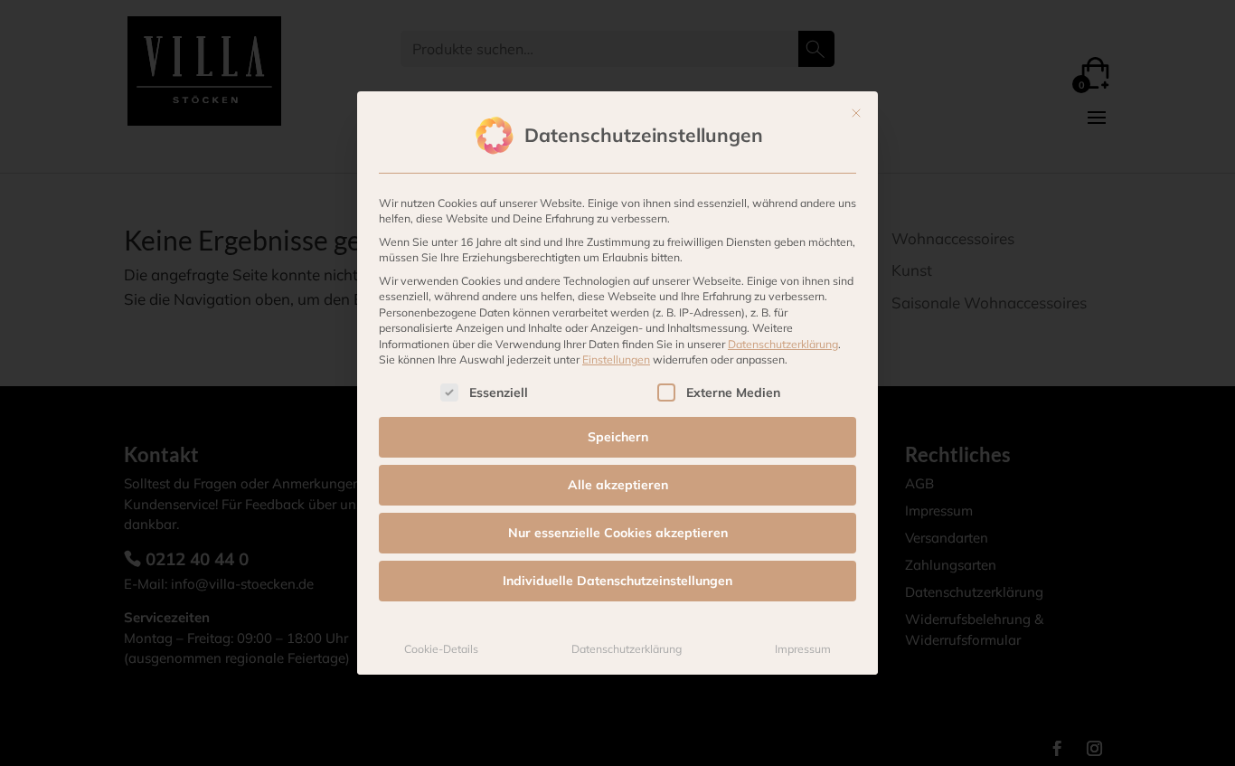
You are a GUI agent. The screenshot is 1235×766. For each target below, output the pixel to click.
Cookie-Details (441, 649)
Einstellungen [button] (616, 359)
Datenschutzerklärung (783, 344)
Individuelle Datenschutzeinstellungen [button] (617, 580)
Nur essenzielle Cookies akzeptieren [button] (618, 533)
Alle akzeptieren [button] (618, 485)
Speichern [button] (618, 437)
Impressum (803, 649)
